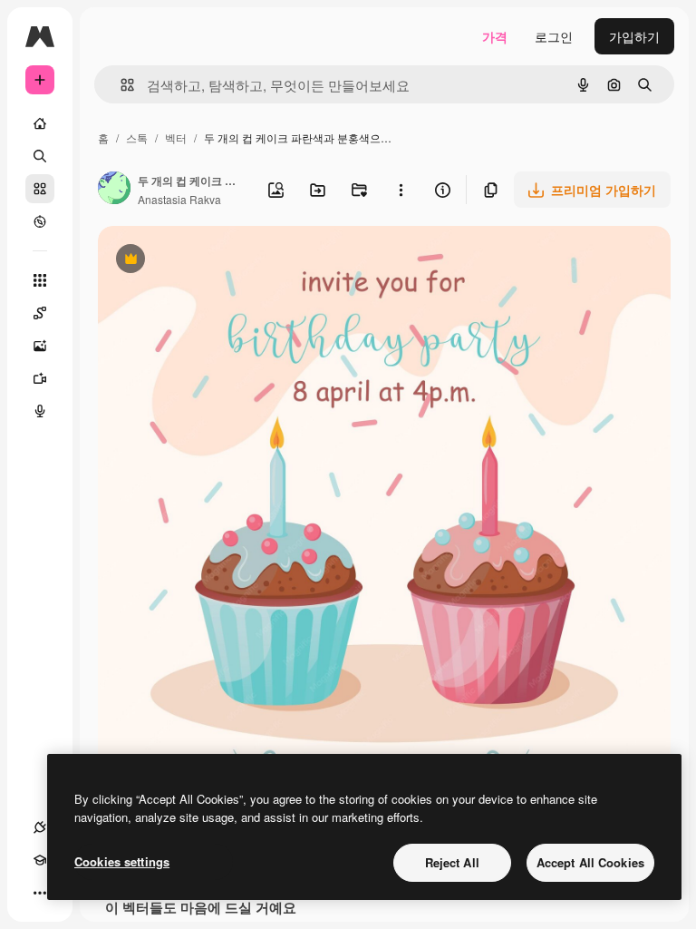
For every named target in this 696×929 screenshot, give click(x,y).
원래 (202, 260)
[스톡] (39, 188)
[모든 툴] (39, 280)
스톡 (137, 137)
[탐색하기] (39, 221)
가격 (495, 36)
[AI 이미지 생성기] (39, 345)
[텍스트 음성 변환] (39, 410)
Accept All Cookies (590, 862)
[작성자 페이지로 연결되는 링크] (114, 189)
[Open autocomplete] (120, 85)
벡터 (176, 137)
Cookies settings (121, 861)
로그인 (554, 36)
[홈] (39, 123)
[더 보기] (39, 892)
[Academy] (39, 860)
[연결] (39, 827)
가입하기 (634, 36)
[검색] (39, 156)
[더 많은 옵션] (400, 189)
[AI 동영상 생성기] (39, 378)
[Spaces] (39, 313)
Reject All (452, 862)
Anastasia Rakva (179, 199)
